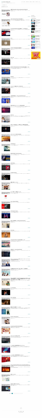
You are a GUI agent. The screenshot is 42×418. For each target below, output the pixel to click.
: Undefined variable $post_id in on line (6, 10)
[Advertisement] (35, 10)
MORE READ (29, 16)
